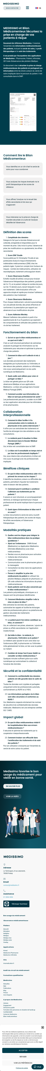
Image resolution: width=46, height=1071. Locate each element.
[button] (43, 1027)
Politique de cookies (22, 1068)
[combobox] (38, 8)
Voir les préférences (23, 1063)
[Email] (4, 879)
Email (6, 882)
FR (40, 8)
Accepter (23, 1050)
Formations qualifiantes (13, 975)
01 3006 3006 (8, 897)
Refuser (23, 1056)
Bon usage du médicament (14, 915)
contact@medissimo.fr (11, 885)
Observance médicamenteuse (15, 920)
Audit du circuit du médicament (16, 970)
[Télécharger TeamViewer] (16, 907)
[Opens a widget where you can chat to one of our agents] (37, 1067)
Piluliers (6, 925)
